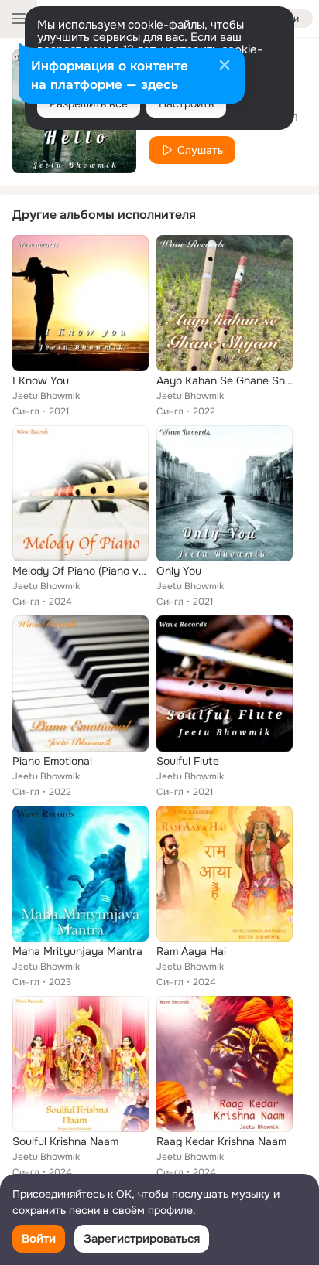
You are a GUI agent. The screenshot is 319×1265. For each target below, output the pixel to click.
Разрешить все (89, 104)
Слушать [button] (200, 150)
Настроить (186, 104)
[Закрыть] (224, 66)
